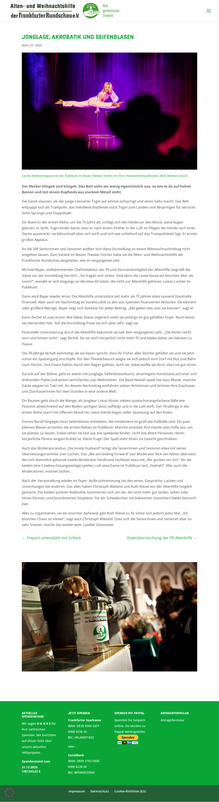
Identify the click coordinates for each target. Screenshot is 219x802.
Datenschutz (99, 791)
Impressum (77, 791)
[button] (9, 792)
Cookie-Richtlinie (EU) (130, 791)
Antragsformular (173, 720)
